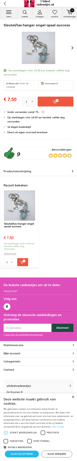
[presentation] (69, 47)
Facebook (7, 306)
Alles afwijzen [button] (56, 453)
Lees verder (58, 426)
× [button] (73, 397)
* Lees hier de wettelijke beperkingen (23, 334)
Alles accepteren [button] (22, 453)
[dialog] (38, 427)
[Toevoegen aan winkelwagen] (22, 262)
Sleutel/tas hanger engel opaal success (19, 225)
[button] (38, 447)
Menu (8, 16)
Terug (5, 3)
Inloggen (40, 16)
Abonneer (62, 327)
